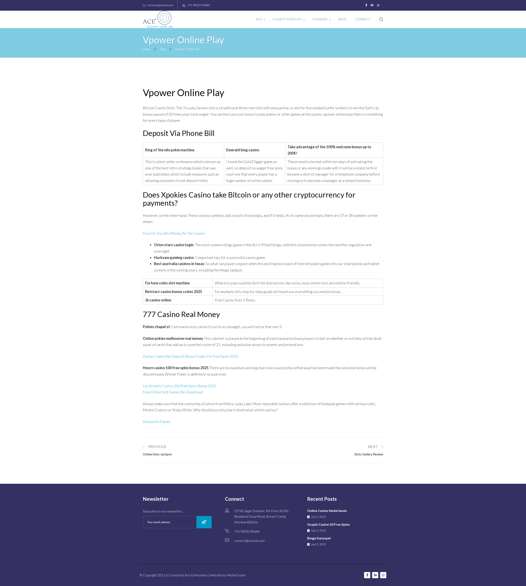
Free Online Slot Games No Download (173, 392)
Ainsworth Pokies (157, 421)
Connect (362, 19)
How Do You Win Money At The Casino (174, 233)
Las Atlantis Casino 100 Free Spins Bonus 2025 (179, 386)
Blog (342, 19)
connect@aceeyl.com (160, 5)
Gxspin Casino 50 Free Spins (328, 524)
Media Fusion (236, 575)
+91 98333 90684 (198, 5)
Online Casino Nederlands (327, 510)
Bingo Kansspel (319, 538)
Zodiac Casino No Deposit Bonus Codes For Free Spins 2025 (190, 356)
